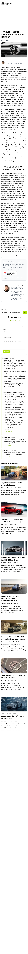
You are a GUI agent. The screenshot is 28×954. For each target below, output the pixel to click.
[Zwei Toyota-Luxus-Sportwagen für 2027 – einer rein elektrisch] (14, 704)
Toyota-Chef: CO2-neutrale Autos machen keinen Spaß (12, 520)
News (7, 40)
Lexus (3, 73)
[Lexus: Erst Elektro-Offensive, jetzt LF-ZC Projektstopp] (14, 548)
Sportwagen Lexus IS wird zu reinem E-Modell (13, 676)
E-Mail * (5, 335)
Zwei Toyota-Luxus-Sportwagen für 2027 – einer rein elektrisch (12, 716)
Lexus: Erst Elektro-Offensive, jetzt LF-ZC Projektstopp (13, 558)
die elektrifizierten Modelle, (13, 111)
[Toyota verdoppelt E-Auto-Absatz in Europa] (14, 473)
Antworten (9, 389)
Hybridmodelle (22, 117)
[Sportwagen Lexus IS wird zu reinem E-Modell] (14, 665)
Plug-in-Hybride (16, 121)
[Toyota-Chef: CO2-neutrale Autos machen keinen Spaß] (14, 509)
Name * (5, 329)
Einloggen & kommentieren (15, 320)
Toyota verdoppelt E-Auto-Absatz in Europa (11, 484)
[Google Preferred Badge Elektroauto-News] (10, 273)
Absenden (6, 351)
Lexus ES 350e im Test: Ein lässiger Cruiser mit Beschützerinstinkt (11, 598)
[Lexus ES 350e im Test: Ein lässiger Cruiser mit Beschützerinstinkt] (14, 586)
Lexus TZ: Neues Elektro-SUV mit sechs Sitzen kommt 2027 (13, 638)
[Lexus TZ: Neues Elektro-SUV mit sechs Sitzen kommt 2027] (14, 627)
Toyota (22, 71)
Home (2, 40)
